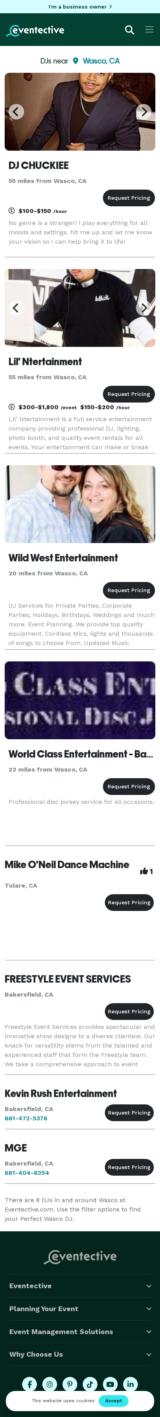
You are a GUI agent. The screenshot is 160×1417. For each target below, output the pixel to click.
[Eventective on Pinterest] (70, 1384)
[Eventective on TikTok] (90, 1384)
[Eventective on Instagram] (49, 1384)
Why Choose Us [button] (36, 1354)
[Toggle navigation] (149, 29)
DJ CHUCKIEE (39, 165)
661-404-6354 (27, 1172)
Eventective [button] (30, 1286)
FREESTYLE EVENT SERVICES (68, 979)
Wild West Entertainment (63, 558)
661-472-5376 (26, 1118)
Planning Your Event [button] (43, 1308)
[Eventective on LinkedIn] (130, 1384)
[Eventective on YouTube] (110, 1384)
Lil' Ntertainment (45, 361)
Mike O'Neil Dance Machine (67, 864)
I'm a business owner (78, 7)
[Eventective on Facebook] (29, 1384)
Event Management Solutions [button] (61, 1331)
